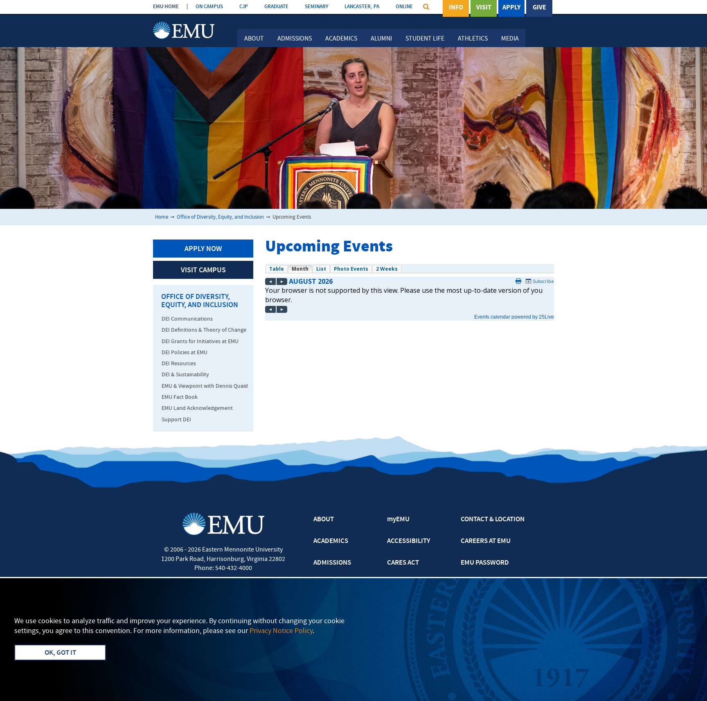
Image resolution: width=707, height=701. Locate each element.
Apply (511, 8)
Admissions (294, 39)
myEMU (398, 519)
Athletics (473, 39)
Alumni (381, 39)
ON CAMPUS (209, 6)
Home (161, 217)
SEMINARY (316, 6)
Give (539, 8)
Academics (341, 39)
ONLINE (404, 6)
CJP (243, 6)
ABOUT (323, 519)
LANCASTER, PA (361, 6)
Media (510, 39)
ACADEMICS (330, 541)
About (254, 39)
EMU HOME (166, 6)
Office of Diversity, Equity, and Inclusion (220, 217)
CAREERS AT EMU (486, 541)
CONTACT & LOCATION (493, 519)
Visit (483, 8)
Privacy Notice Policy (281, 631)
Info (456, 8)
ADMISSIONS (332, 563)
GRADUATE (276, 6)
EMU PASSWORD (485, 563)
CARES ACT (403, 563)
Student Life (424, 39)
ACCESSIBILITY (408, 541)
